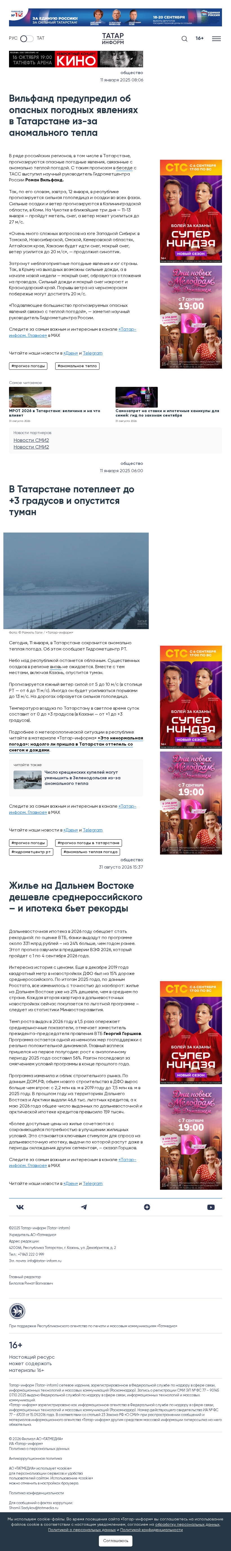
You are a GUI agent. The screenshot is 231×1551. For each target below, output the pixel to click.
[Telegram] (84, 1207)
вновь (55, 667)
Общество (132, 73)
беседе (124, 168)
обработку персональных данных (187, 1525)
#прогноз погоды (28, 366)
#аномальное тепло (77, 366)
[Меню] (217, 38)
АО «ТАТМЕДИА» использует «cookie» (40, 1468)
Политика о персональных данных (39, 1449)
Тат (41, 38)
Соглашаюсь (115, 1541)
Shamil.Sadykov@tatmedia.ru (33, 1508)
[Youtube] (211, 1207)
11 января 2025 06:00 (121, 471)
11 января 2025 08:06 (121, 80)
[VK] (20, 1207)
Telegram (93, 353)
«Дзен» (70, 353)
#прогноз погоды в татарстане (88, 843)
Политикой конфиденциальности (151, 1530)
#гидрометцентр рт (31, 852)
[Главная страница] (113, 38)
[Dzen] (147, 1207)
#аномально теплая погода (90, 852)
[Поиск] (184, 39)
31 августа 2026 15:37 (121, 867)
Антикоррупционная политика (35, 1459)
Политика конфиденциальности (36, 1493)
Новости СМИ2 (31, 440)
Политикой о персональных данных (82, 1530)
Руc (13, 38)
